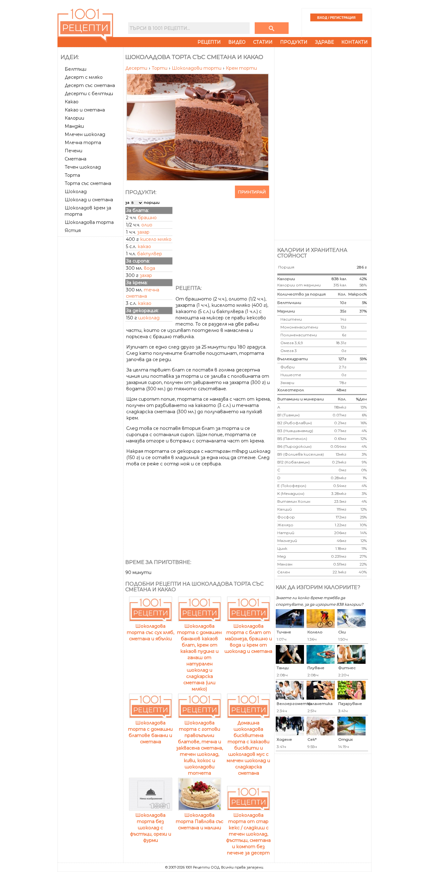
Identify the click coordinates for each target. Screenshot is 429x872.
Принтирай (252, 191)
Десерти (137, 68)
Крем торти (241, 68)
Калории (74, 118)
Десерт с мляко (84, 77)
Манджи (74, 126)
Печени (73, 151)
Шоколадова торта (89, 222)
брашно (147, 217)
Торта (72, 175)
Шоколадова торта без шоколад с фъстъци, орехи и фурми (150, 827)
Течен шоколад (83, 167)
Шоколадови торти (197, 68)
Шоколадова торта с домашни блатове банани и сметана (150, 732)
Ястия (73, 230)
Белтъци (75, 69)
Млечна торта (83, 142)
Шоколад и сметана (89, 200)
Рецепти (209, 42)
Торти (160, 68)
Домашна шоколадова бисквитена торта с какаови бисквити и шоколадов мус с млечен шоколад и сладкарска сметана (248, 748)
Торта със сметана (88, 183)
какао (144, 246)
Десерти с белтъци (89, 93)
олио (146, 225)
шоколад (149, 318)
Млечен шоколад (85, 134)
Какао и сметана (85, 110)
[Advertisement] (91, 333)
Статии (263, 42)
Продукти (293, 42)
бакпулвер (149, 254)
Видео (237, 42)
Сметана (75, 159)
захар (143, 232)
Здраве (324, 42)
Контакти (354, 42)
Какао (72, 102)
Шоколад (76, 191)
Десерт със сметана (90, 85)
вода (149, 268)
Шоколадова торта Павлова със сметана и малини (199, 821)
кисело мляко (155, 239)
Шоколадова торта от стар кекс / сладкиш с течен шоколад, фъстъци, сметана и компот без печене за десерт (248, 834)
